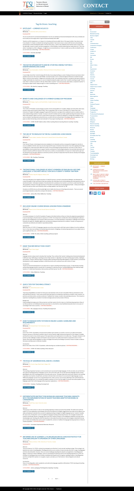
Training (92, 151)
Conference (93, 47)
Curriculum (33, 424)
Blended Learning (94, 33)
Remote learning (59, 121)
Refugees (92, 121)
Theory (92, 149)
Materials (46, 424)
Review (92, 129)
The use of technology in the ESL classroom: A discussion (47, 134)
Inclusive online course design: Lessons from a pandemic (47, 206)
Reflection (43, 193)
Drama (92, 59)
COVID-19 (33, 121)
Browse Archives (38, 13)
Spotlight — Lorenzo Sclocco (35, 28)
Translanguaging (94, 153)
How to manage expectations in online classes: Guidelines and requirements (49, 322)
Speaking (50, 467)
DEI (91, 57)
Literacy (40, 308)
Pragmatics (93, 112)
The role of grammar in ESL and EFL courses (41, 361)
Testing (92, 147)
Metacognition (94, 96)
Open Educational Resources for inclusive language (100, 171)
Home (27, 13)
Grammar (33, 384)
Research (51, 348)
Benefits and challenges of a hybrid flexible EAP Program (47, 99)
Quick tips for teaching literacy (37, 284)
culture (32, 193)
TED (91, 143)
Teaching (45, 86)
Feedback (58, 489)
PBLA (91, 106)
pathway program (53, 233)
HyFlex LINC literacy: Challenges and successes (101, 181)
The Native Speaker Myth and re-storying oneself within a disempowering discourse (47, 66)
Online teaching (51, 121)
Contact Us (108, 13)
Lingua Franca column (95, 86)
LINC (91, 82)
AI (90, 29)
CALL (91, 37)
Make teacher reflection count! (37, 246)
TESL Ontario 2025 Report (100, 183)
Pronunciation (94, 116)
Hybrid (40, 121)
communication (94, 43)
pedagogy (37, 467)
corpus (92, 49)
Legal (45, 13)
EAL (91, 61)
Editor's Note (93, 65)
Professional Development (97, 114)
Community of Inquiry (96, 45)
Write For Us (93, 13)
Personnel (101, 13)
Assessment (93, 31)
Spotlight (38, 52)
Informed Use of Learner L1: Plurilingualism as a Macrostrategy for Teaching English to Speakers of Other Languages (52, 437)
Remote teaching (68, 121)
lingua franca (93, 84)
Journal (92, 78)
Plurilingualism (44, 467)
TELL (91, 145)
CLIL (91, 41)
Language (40, 86)
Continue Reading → (45, 49)
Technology (41, 157)
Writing (92, 159)
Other (38, 193)
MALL (91, 92)
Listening (92, 88)
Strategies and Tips (95, 135)
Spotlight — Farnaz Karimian (99, 166)
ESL (31, 86)
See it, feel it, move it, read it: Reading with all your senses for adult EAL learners (101, 176)
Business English (94, 35)
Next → (57, 478)
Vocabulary (93, 157)
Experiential (40, 424)
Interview (33, 52)
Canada (92, 39)
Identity (35, 86)
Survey (92, 137)
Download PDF (26, 33)
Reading (92, 118)
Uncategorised (52, 308)
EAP (37, 121)
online (44, 121)
